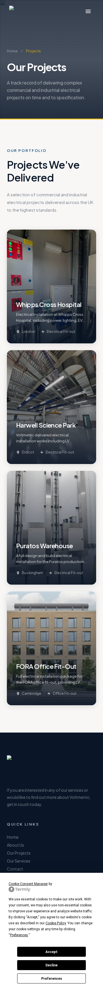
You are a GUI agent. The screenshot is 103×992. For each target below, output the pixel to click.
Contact (15, 868)
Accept (51, 952)
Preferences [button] (19, 935)
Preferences (51, 979)
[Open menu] (88, 11)
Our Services (18, 860)
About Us (15, 844)
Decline (51, 965)
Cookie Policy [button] (55, 923)
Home (12, 51)
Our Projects (19, 852)
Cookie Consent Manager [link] (28, 884)
